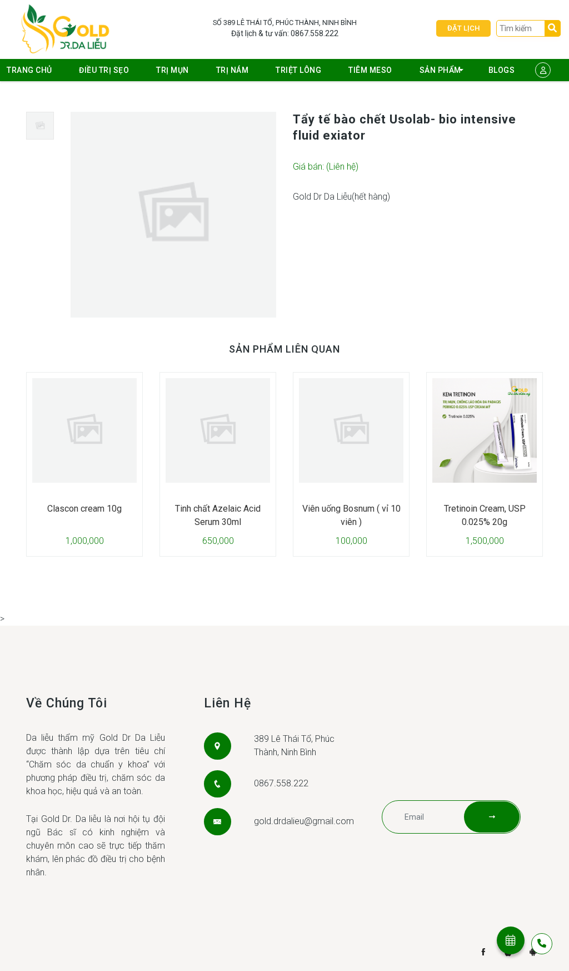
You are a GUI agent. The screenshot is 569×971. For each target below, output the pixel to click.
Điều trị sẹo (104, 70)
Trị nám (232, 70)
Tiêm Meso (370, 70)
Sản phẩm (440, 70)
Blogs (501, 70)
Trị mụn (172, 70)
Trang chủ (29, 70)
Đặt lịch (463, 28)
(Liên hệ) (342, 166)
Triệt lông (298, 70)
